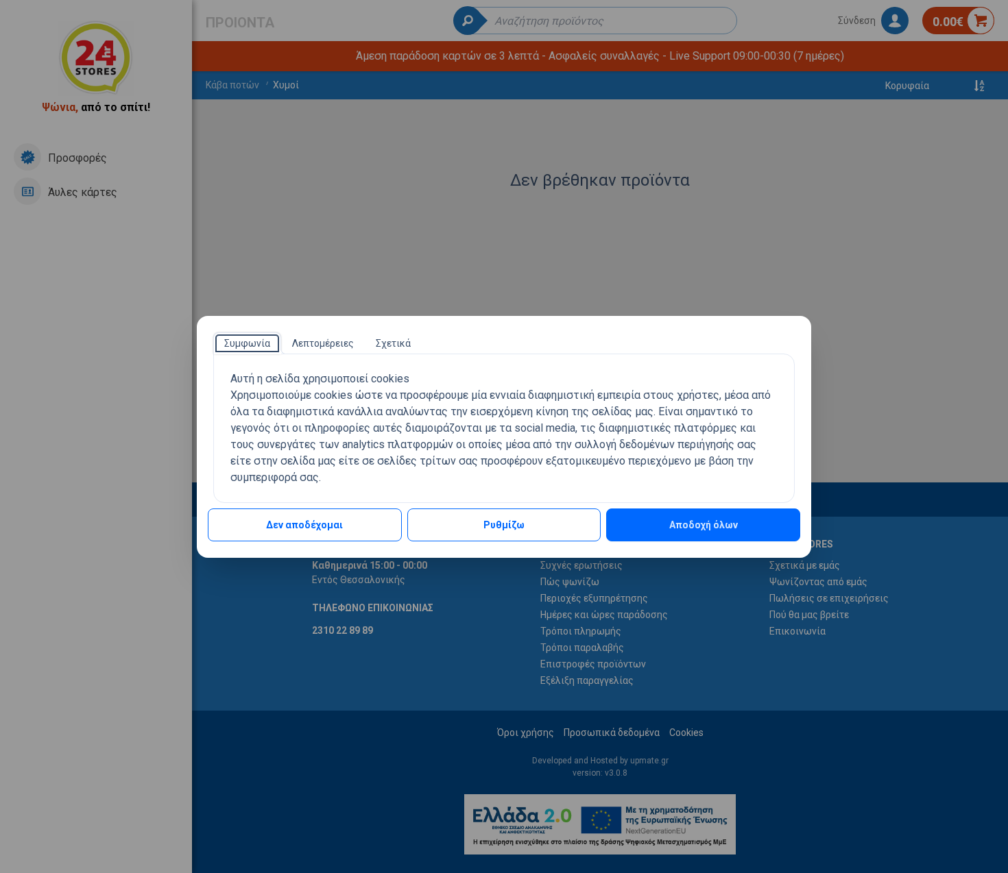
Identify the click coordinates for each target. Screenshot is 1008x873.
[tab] (247, 343)
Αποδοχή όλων (703, 524)
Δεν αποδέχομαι (304, 524)
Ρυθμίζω (504, 524)
